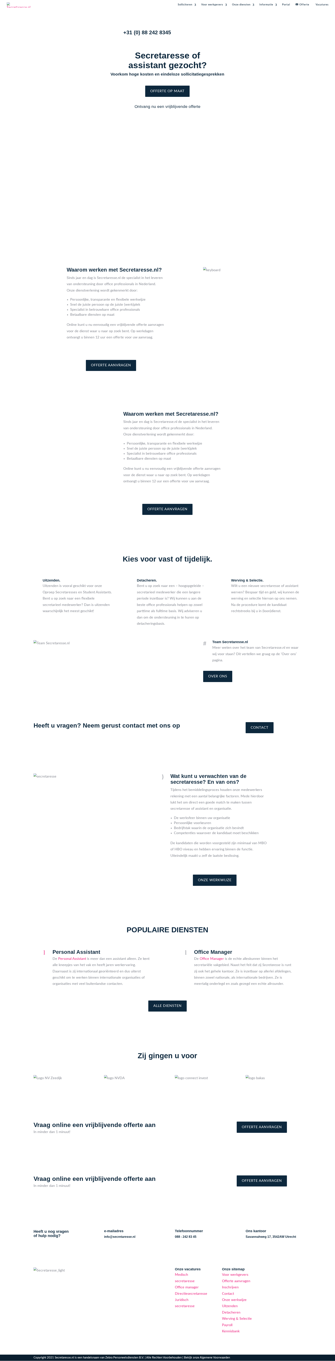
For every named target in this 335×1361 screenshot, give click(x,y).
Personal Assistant (76, 952)
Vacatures (322, 4)
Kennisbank (231, 1331)
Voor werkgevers (212, 4)
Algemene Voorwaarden (215, 1357)
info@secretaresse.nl (119, 1236)
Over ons (217, 676)
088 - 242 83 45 (185, 1236)
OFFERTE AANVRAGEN (111, 365)
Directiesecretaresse (191, 1294)
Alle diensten (167, 1006)
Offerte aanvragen (262, 1127)
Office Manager (212, 959)
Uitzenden (230, 1306)
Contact (260, 728)
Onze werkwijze (214, 880)
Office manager (187, 1287)
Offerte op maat (167, 91)
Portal (286, 4)
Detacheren (231, 1312)
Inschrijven (230, 1287)
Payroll (227, 1325)
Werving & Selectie (237, 1319)
